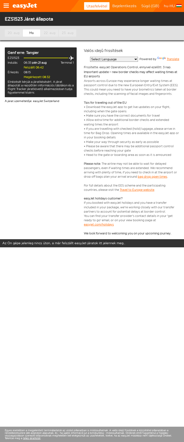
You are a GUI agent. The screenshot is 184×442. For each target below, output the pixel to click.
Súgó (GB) (150, 6)
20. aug (13, 33)
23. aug (67, 33)
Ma (31, 33)
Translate (173, 59)
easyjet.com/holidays (99, 224)
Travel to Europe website (137, 190)
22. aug (49, 33)
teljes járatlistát (31, 438)
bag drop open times (152, 176)
